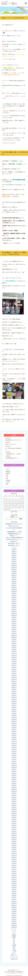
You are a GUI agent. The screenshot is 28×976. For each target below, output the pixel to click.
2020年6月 (14, 689)
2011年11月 (14, 881)
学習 (7, 475)
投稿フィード (14, 954)
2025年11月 (14, 567)
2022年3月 (14, 649)
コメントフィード (14, 956)
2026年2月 (14, 561)
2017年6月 (14, 751)
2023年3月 (14, 629)
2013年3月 (14, 849)
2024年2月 (14, 607)
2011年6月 (14, 891)
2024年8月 (14, 595)
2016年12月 (14, 763)
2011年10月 (14, 883)
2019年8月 (14, 703)
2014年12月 (14, 809)
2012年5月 (14, 869)
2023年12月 (14, 611)
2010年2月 (14, 923)
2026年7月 (14, 551)
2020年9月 (14, 683)
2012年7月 (14, 865)
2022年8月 (14, 639)
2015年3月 (14, 805)
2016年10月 (14, 767)
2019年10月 (14, 701)
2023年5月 (14, 625)
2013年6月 (14, 843)
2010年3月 (14, 921)
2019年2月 (14, 715)
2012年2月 (14, 875)
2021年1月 (14, 675)
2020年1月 (14, 695)
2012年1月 (14, 877)
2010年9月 (14, 909)
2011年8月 (14, 887)
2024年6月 (14, 599)
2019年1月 (14, 717)
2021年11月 (14, 657)
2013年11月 (14, 835)
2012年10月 (14, 859)
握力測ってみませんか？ (10, 444)
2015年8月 (14, 795)
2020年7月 (14, 687)
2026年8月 (14, 549)
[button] (25, 3)
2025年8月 (14, 573)
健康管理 (8, 471)
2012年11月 (14, 857)
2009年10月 (14, 927)
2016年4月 (14, 779)
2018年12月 (14, 719)
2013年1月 (14, 853)
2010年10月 (14, 907)
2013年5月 (14, 845)
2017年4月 (14, 755)
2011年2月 (14, 899)
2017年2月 (14, 759)
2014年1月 (14, 831)
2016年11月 (14, 765)
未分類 (7, 482)
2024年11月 (14, 589)
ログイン (14, 952)
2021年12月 (14, 655)
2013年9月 (14, 839)
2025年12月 (14, 565)
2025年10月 (14, 569)
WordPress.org (14, 958)
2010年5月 (14, 917)
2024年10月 (14, 591)
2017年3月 (14, 757)
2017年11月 (14, 745)
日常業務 (8, 480)
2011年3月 (14, 897)
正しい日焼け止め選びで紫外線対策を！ (13, 449)
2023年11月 (14, 613)
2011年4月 (14, 895)
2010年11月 (14, 905)
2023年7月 (14, 621)
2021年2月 (14, 673)
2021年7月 (14, 665)
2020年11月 (14, 679)
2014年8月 (14, 817)
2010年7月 (14, 913)
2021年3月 (14, 671)
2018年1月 (14, 741)
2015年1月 (14, 807)
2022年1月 (14, 653)
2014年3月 (14, 827)
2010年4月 (14, 919)
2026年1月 (14, 563)
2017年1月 (14, 761)
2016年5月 (14, 777)
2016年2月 (14, 783)
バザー (7, 469)
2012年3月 (14, 873)
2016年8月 (14, 771)
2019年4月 (14, 711)
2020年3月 (14, 693)
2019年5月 (14, 709)
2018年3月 (14, 737)
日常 (7, 478)
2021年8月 (14, 663)
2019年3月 (14, 713)
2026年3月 (14, 559)
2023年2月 (14, 631)
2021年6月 (14, 667)
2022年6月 (14, 643)
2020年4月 (14, 691)
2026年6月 (14, 553)
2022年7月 (14, 641)
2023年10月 (14, 615)
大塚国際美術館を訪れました (11, 458)
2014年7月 (14, 819)
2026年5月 (14, 555)
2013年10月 (14, 837)
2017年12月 (14, 743)
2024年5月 (14, 601)
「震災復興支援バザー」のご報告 (12, 453)
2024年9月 (14, 593)
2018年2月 (14, 739)
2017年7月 (14, 749)
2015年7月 (14, 797)
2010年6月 (14, 915)
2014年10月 (14, 813)
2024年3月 (14, 605)
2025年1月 (14, 585)
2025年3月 (14, 581)
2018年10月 (14, 723)
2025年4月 (14, 579)
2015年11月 (14, 789)
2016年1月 (14, 785)
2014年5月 (14, 823)
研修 (7, 484)
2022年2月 (14, 651)
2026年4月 (14, 557)
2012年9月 (14, 861)
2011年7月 (14, 889)
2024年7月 (14, 597)
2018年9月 (14, 725)
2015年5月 (14, 801)
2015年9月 (14, 793)
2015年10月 (14, 791)
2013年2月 (14, 851)
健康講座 (8, 473)
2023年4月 (14, 627)
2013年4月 (14, 847)
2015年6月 (14, 799)
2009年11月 (14, 925)
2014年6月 (14, 821)
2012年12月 (14, 855)
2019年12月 (14, 697)
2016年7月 (14, 773)
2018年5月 (14, 733)
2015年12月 (14, 787)
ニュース (8, 467)
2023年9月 (14, 617)
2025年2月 (14, 583)
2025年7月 (14, 575)
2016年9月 (14, 769)
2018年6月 (14, 731)
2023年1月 (14, 633)
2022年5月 (14, 645)
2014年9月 (14, 815)
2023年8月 (14, 619)
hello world (12, 541)
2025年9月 (14, 571)
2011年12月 (14, 879)
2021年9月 (14, 661)
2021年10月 (14, 659)
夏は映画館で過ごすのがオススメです (13, 440)
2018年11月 (14, 721)
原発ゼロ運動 (11, 543)
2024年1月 (14, 609)
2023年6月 (14, 623)
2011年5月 (14, 893)
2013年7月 (14, 841)
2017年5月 (14, 753)
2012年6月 (14, 867)
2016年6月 (14, 775)
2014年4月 (14, 825)
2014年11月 (14, 811)
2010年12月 (14, 903)
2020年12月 (14, 677)
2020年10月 (14, 681)
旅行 (7, 476)
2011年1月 (14, 901)
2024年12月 (14, 587)
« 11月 (12, 511)
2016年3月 (14, 781)
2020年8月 (14, 685)
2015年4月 (14, 803)
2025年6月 (14, 577)
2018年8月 (14, 727)
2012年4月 (14, 871)
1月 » (16, 511)
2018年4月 (14, 735)
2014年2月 (14, 829)
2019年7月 (14, 705)
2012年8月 (14, 863)
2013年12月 (14, 833)
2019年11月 (14, 699)
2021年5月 (14, 669)
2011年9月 (14, 885)
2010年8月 (14, 911)
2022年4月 (14, 647)
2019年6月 (14, 707)
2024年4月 (14, 603)
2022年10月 (14, 637)
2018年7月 (14, 729)
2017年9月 (14, 747)
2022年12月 (14, 635)
